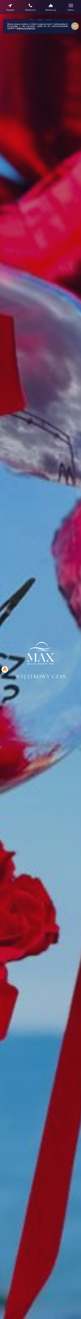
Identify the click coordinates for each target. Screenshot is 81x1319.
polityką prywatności (26, 28)
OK (74, 26)
